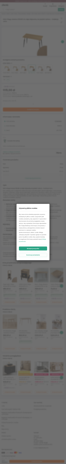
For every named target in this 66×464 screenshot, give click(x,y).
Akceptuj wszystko (33, 248)
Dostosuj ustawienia (33, 255)
